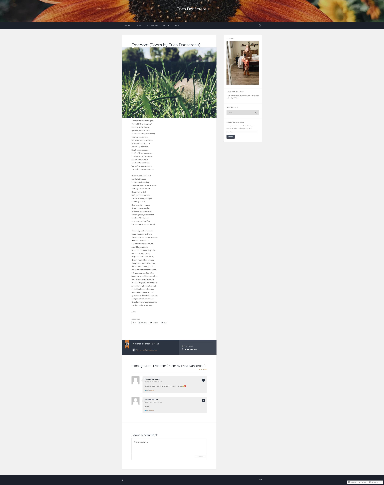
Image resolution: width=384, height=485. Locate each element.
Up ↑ (260, 479)
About (139, 25)
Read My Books (152, 25)
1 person (152, 390)
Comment (200, 456)
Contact (177, 25)
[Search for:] (242, 112)
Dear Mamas (188, 346)
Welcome (128, 25)
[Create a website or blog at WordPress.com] (122, 480)
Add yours (203, 369)
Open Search (260, 25)
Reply (203, 380)
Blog (165, 25)
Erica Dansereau (192, 9)
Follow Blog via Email (235, 122)
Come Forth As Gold (190, 349)
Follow (230, 137)
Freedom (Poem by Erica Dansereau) (166, 45)
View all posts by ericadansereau (146, 350)
